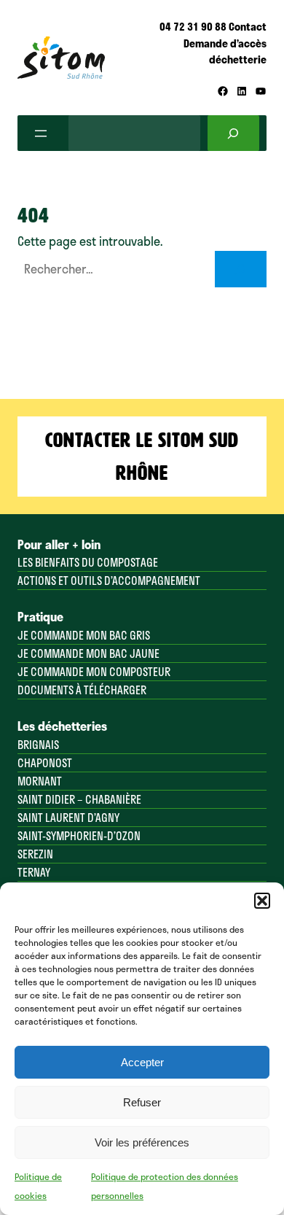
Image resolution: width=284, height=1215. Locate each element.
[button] (262, 900)
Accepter (142, 1062)
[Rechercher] (233, 133)
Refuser (142, 1102)
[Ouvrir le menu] (41, 133)
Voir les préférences (142, 1142)
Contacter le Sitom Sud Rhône (142, 456)
